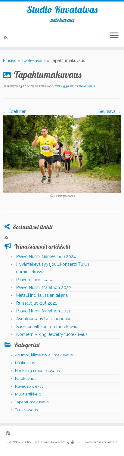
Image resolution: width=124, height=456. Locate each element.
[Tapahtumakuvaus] (62, 153)
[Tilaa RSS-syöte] (6, 37)
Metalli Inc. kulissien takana (42, 295)
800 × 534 (60, 86)
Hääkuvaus (25, 363)
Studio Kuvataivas (62, 9)
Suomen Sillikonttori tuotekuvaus (47, 326)
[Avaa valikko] (114, 35)
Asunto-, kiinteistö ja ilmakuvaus (44, 355)
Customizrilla (107, 442)
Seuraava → (109, 111)
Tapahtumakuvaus (31, 402)
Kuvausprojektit (29, 386)
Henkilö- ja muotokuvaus (37, 370)
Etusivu (10, 60)
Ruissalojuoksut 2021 (36, 303)
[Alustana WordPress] (72, 441)
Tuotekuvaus (33, 60)
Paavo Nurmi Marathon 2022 (43, 287)
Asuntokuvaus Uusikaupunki (43, 318)
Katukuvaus (25, 378)
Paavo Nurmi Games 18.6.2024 (46, 256)
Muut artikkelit (28, 394)
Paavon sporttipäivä (35, 279)
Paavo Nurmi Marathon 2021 (43, 311)
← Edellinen (14, 111)
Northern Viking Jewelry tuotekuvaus (52, 334)
